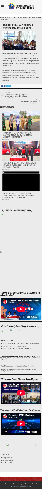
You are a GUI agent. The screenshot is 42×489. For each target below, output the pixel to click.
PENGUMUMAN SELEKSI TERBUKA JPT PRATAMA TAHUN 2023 (20, 344)
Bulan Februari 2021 (7, 460)
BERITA (9, 17)
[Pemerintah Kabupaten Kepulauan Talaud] (21, 5)
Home (4, 17)
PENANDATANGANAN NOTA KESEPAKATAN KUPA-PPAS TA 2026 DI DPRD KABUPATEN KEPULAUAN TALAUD (19, 165)
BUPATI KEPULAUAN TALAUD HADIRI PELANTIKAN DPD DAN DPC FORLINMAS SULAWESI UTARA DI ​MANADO (18, 195)
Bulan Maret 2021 (7, 463)
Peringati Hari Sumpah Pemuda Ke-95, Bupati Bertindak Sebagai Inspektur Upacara (16, 95)
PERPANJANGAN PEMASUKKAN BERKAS (13, 346)
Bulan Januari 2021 (7, 458)
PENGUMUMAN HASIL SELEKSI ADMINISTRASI (16, 349)
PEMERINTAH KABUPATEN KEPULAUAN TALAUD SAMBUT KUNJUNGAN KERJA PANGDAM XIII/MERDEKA (17, 135)
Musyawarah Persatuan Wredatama (29, 101)
